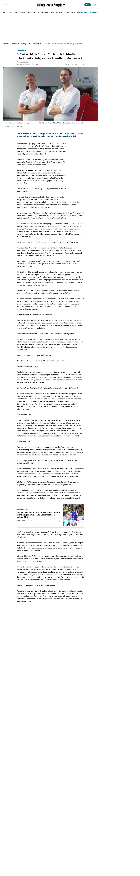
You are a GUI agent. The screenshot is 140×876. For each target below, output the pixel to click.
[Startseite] (50, 5)
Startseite (6, 44)
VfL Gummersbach (35, 44)
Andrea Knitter (24, 62)
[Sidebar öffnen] (5, 12)
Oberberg (23, 44)
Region (14, 44)
